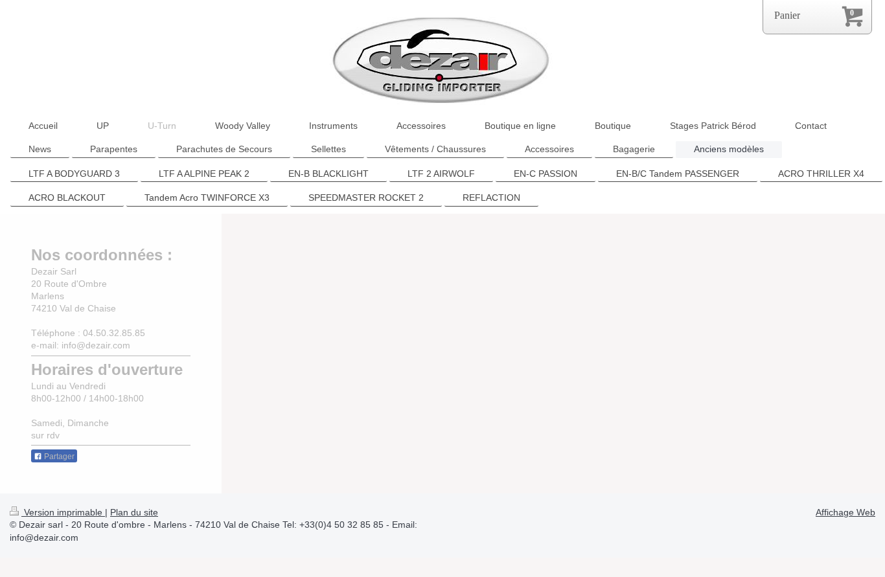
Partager (58, 456)
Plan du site (134, 512)
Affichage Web (845, 512)
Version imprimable (63, 512)
